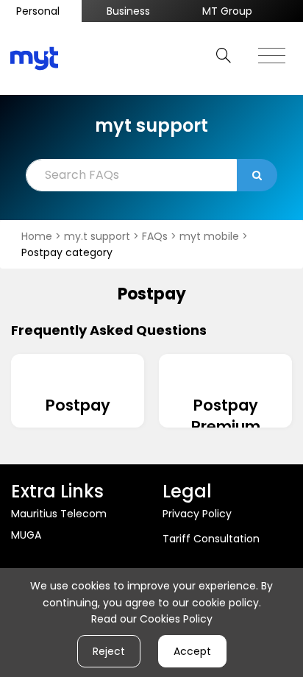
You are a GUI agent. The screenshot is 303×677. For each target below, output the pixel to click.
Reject (109, 651)
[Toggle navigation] (272, 51)
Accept (192, 651)
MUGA (26, 535)
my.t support (98, 236)
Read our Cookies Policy (152, 619)
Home (38, 236)
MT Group (227, 11)
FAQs (156, 236)
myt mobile (210, 236)
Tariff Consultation (211, 538)
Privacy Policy (197, 513)
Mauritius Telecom (59, 513)
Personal (38, 11)
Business (128, 11)
